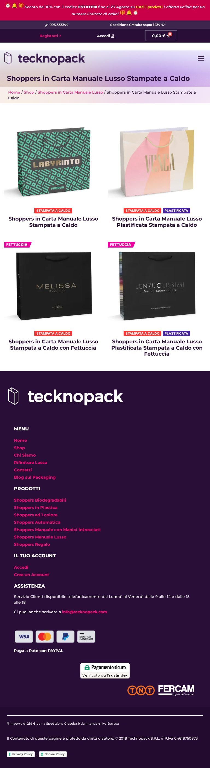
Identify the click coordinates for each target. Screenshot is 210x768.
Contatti (23, 469)
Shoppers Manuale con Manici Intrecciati (57, 529)
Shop (29, 92)
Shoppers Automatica (37, 522)
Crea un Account (31, 574)
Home (14, 92)
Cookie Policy (55, 754)
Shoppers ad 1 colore (35, 514)
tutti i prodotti (149, 7)
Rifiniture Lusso (30, 462)
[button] (201, 58)
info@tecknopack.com (84, 611)
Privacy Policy (22, 754)
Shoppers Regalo (32, 544)
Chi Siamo (25, 455)
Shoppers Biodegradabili (40, 500)
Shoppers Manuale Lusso (40, 537)
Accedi (21, 567)
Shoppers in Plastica (35, 507)
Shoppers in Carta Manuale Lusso (70, 92)
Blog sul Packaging (35, 477)
